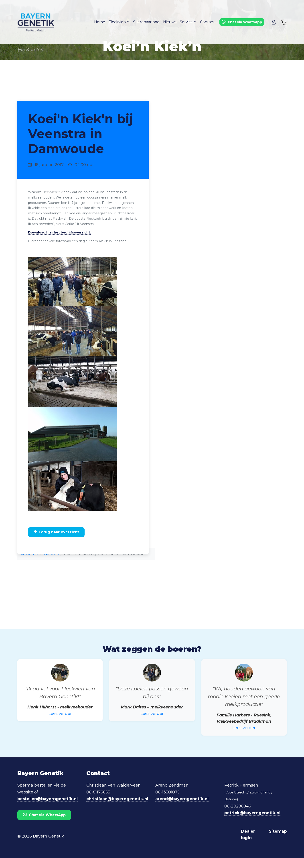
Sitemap (278, 831)
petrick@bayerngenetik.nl (252, 812)
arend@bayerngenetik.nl (182, 798)
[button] (274, 22)
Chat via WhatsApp (47, 815)
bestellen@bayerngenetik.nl (47, 798)
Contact (207, 22)
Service (187, 22)
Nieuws (169, 22)
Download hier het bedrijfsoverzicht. (59, 232)
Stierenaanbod (146, 22)
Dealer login (248, 834)
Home (99, 22)
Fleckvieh (118, 22)
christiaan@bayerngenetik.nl (117, 798)
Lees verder (60, 713)
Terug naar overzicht (59, 532)
